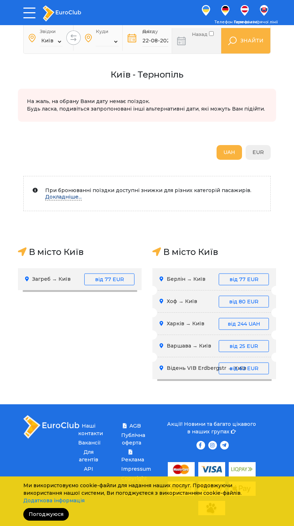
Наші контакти (88, 430)
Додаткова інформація (54, 500)
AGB (135, 426)
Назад (200, 33)
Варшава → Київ (211, 346)
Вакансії (88, 442)
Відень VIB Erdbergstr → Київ (212, 368)
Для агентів (88, 456)
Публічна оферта (131, 439)
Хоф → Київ (212, 301)
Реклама (131, 459)
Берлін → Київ (212, 279)
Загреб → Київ (77, 279)
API (88, 469)
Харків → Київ (212, 323)
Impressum (131, 469)
